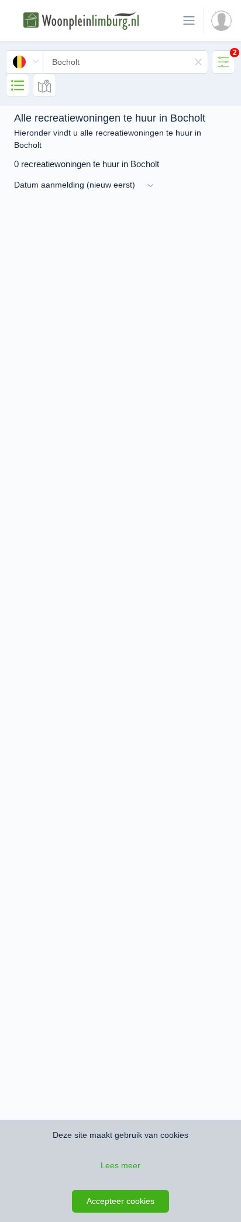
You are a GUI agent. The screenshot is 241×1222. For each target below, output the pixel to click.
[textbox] (125, 62)
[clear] (198, 62)
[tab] (223, 62)
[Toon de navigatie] (189, 20)
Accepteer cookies (120, 1201)
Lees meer (120, 1165)
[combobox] (107, 62)
